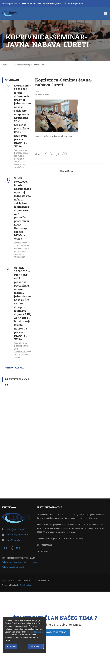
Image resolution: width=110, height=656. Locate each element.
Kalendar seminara (14, 368)
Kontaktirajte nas (56, 632)
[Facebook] (45, 154)
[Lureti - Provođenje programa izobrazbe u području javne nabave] (9, 15)
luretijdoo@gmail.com (56, 3)
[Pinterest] (58, 154)
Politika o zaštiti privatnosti (13, 567)
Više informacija (35, 632)
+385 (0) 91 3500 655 (31, 3)
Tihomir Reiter (66, 171)
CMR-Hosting (25, 585)
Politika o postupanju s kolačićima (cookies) (20, 562)
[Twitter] (52, 154)
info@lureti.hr (77, 3)
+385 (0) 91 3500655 (16, 529)
